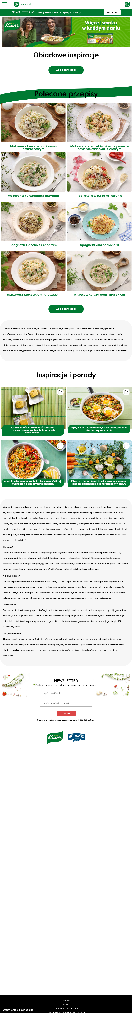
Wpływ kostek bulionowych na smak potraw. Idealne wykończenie (99, 429)
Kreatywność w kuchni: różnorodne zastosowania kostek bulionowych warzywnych (33, 430)
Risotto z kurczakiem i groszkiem (99, 295)
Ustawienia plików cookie (18, 1009)
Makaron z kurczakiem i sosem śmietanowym (33, 148)
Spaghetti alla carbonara (99, 245)
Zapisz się (66, 713)
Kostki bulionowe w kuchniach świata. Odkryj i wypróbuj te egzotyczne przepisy (33, 482)
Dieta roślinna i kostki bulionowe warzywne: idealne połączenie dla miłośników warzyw (99, 482)
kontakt (66, 1000)
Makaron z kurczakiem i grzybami (33, 196)
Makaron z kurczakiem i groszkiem (33, 295)
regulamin (66, 1004)
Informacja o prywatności (66, 1008)
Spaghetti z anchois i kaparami (33, 245)
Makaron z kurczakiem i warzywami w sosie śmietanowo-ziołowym (99, 148)
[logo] (22, 4)
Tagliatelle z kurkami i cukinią (99, 196)
